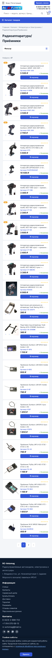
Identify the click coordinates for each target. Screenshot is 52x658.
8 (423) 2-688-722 (43, 7)
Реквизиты (6, 605)
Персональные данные (12, 611)
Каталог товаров (11, 20)
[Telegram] (4, 631)
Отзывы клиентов (9, 608)
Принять (26, 654)
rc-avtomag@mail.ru (11, 627)
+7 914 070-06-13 (43, 9)
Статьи (5, 587)
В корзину (34, 77)
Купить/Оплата (8, 596)
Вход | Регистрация (13, 3)
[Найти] (42, 13)
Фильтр (26, 48)
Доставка (6, 599)
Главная (5, 27)
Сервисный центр (9, 593)
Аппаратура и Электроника (30, 27)
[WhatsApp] (12, 631)
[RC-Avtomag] (12, 8)
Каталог (14, 27)
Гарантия (6, 602)
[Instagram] (17, 631)
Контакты (6, 590)
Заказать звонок (42, 3)
